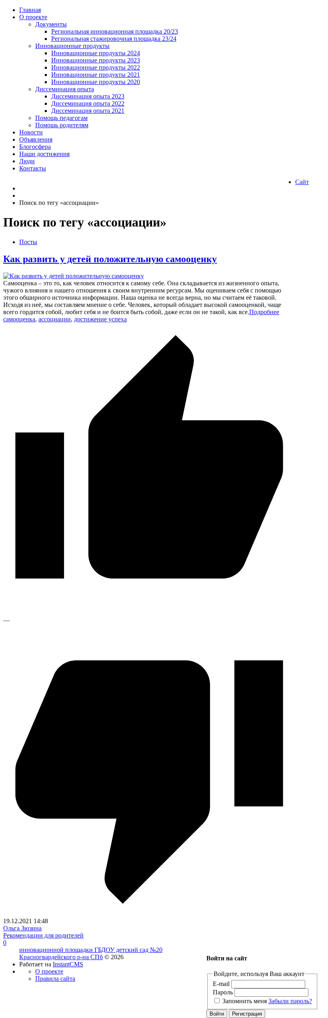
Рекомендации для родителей (43, 935)
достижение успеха (100, 319)
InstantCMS (68, 964)
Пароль (223, 992)
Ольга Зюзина (22, 928)
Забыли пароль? (290, 1001)
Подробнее (264, 312)
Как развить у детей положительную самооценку (110, 259)
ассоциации (54, 319)
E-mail (221, 983)
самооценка (19, 319)
